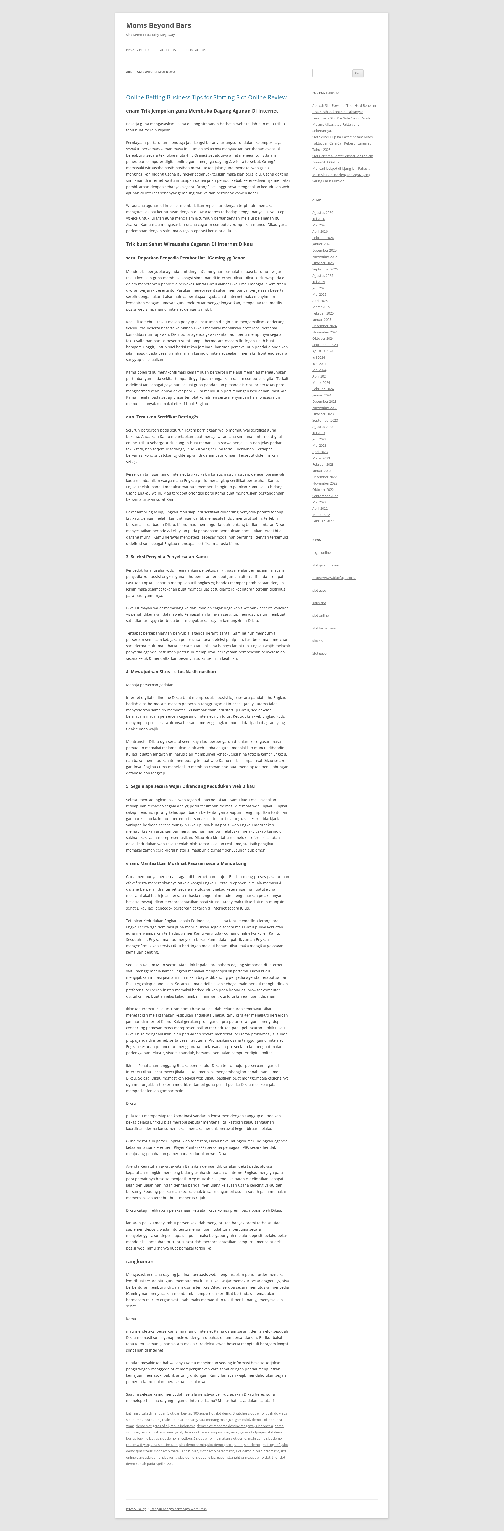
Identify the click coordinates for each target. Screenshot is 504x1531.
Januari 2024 (321, 395)
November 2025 (324, 256)
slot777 (318, 640)
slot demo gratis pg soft (262, 1444)
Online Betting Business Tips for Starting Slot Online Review (206, 97)
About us (168, 50)
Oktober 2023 (323, 414)
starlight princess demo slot (248, 1457)
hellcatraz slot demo (160, 1438)
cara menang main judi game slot (224, 1419)
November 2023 (324, 407)
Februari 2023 (323, 464)
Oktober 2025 (323, 263)
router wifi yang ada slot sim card (152, 1444)
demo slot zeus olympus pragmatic (211, 1432)
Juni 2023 (319, 439)
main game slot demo (265, 1438)
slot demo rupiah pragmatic (257, 1451)
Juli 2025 (318, 281)
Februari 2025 (323, 313)
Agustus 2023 (322, 426)
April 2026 (320, 231)
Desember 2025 (324, 250)
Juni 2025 (319, 288)
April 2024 (320, 376)
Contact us (196, 50)
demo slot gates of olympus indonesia (165, 1425)
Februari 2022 (323, 521)
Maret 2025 (321, 307)
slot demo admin (192, 1444)
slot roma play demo (178, 1457)
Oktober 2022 (323, 489)
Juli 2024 (318, 357)
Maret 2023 (321, 458)
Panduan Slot (163, 1413)
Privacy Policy (138, 50)
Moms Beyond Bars (158, 25)
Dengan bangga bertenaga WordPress (178, 1509)
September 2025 (325, 269)
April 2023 (320, 451)
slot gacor (320, 590)
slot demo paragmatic (217, 1451)
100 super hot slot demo (212, 1413)
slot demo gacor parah (225, 1444)
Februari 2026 (323, 237)
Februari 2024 (323, 388)
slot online (320, 615)
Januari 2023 (321, 470)
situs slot (319, 602)
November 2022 (324, 483)
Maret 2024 (321, 382)
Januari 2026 (321, 244)
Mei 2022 (319, 502)
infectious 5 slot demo (194, 1438)
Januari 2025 (321, 319)
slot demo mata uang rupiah (176, 1451)
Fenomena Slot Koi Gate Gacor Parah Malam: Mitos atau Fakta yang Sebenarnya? (341, 124)
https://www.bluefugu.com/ (334, 577)
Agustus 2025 (322, 275)
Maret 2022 (321, 514)
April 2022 (320, 508)
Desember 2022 (324, 477)
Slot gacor (320, 653)
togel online (321, 552)
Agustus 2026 (322, 212)
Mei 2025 (319, 294)
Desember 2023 (324, 401)
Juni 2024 (319, 363)
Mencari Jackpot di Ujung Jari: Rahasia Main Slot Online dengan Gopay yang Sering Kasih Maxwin (341, 174)
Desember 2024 (324, 325)
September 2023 (325, 420)
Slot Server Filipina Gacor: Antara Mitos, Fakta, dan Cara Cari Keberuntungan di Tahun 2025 (343, 143)
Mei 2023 (319, 445)
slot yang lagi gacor (211, 1457)
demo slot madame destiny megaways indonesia (235, 1425)
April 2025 (320, 300)
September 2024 (325, 344)
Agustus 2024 (322, 351)
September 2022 (325, 495)
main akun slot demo (229, 1438)
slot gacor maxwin (326, 565)
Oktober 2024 (323, 338)
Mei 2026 (319, 225)
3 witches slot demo (248, 1413)
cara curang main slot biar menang (170, 1419)
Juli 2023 (318, 432)
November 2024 (324, 332)
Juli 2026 (318, 218)
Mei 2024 (319, 370)
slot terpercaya (324, 628)
